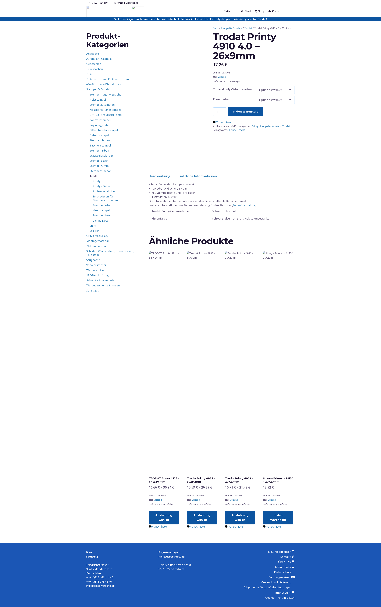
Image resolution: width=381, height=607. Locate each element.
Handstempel (101, 210)
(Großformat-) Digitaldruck (103, 84)
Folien (90, 74)
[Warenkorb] (291, 11)
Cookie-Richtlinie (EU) (280, 597)
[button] (229, 11)
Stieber (94, 230)
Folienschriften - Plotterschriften (107, 79)
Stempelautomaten (270, 126)
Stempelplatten (100, 140)
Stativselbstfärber (101, 155)
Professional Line (104, 191)
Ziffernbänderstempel (104, 130)
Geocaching (93, 64)
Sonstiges (92, 290)
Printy (255, 126)
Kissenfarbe (221, 99)
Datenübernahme (244, 205)
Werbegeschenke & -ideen (103, 285)
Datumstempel (99, 135)
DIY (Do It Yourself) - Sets (106, 115)
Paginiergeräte (99, 125)
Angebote (92, 53)
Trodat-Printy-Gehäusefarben (232, 89)
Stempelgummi (99, 166)
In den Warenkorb (245, 111)
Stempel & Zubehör (231, 28)
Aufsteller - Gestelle (99, 59)
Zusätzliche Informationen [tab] (196, 176)
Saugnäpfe (93, 260)
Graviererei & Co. (97, 236)
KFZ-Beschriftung (97, 275)
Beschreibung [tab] (159, 176)
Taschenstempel (100, 145)
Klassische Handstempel (105, 109)
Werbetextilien (95, 270)
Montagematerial (97, 241)
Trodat (248, 28)
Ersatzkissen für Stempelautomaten (105, 198)
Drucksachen (94, 69)
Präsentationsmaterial (100, 280)
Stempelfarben (99, 150)
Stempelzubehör (100, 171)
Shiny (93, 225)
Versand (222, 76)
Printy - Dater (101, 186)
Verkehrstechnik (96, 265)
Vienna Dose (100, 220)
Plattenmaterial (96, 246)
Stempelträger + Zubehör (106, 94)
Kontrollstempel (100, 120)
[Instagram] (293, 2)
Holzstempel (98, 99)
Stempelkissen (99, 160)
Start (215, 28)
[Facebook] (289, 2)
